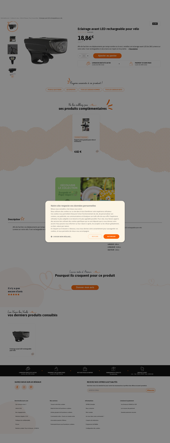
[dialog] (85, 221)
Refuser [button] (95, 236)
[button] (61, 236)
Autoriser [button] (111, 236)
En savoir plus (94, 231)
